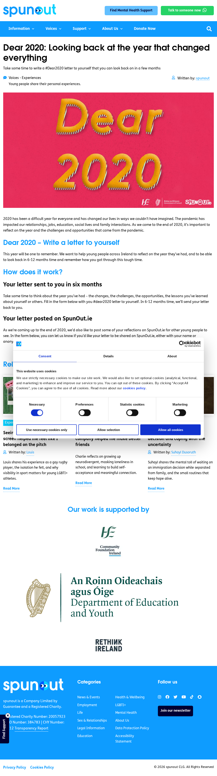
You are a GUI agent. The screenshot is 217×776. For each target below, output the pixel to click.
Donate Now (145, 29)
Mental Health (126, 713)
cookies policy (134, 388)
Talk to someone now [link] (184, 10)
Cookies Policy (42, 767)
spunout (203, 78)
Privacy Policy (14, 767)
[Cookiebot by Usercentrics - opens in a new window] (182, 344)
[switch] (85, 412)
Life (80, 713)
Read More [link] (11, 488)
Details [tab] (108, 356)
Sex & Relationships (92, 720)
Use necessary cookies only (46, 429)
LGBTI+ (120, 705)
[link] (33, 686)
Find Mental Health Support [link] (131, 10)
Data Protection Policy (132, 728)
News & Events (88, 697)
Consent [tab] (45, 356)
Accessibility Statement (124, 739)
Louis (30, 452)
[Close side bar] (7, 715)
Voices (51, 29)
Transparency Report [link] (31, 728)
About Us (110, 29)
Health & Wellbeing (130, 697)
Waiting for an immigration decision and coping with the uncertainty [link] (176, 439)
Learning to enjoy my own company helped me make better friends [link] (108, 439)
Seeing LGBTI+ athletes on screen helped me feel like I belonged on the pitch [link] (30, 439)
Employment (87, 705)
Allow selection (108, 429)
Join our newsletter (175, 710)
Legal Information (91, 728)
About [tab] (172, 356)
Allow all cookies (170, 429)
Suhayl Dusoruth (183, 452)
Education (84, 736)
